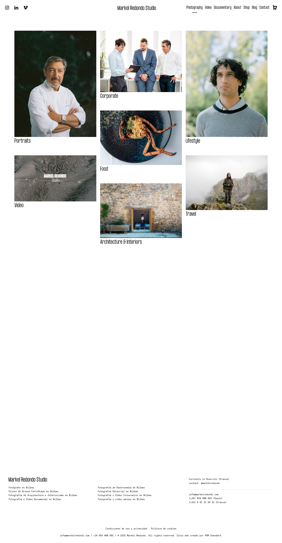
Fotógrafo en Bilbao (21, 487)
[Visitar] (7, 7)
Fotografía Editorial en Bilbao (118, 491)
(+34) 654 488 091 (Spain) (206, 498)
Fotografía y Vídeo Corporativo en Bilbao (125, 495)
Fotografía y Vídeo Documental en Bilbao (35, 499)
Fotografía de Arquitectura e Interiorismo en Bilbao (43, 495)
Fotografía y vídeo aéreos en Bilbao (121, 499)
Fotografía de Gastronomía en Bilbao (121, 487)
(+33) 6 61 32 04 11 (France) (208, 502)
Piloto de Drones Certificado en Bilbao (33, 491)
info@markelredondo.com (204, 494)
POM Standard (213, 535)
